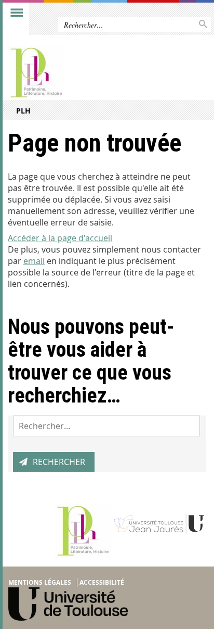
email (34, 261)
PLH (23, 111)
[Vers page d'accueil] (85, 73)
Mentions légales (39, 582)
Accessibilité (101, 582)
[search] (106, 426)
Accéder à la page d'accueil (60, 238)
